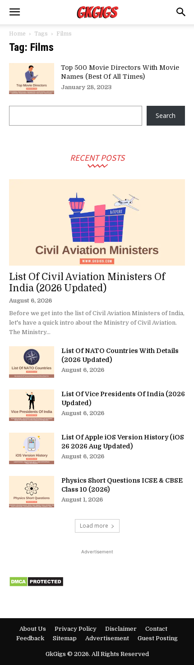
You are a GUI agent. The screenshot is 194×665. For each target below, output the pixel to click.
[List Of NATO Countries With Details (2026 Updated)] (31, 362)
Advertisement (107, 638)
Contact (156, 628)
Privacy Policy (76, 628)
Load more (94, 525)
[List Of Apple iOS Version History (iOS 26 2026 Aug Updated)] (31, 448)
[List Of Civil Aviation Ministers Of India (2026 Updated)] (97, 222)
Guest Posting (158, 638)
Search (166, 115)
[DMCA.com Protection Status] (36, 584)
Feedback (30, 638)
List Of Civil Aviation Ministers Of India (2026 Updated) (87, 282)
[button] (14, 12)
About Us (32, 628)
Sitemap (65, 638)
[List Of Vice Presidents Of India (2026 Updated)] (31, 405)
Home (17, 34)
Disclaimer (121, 628)
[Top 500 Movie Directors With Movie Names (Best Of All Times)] (31, 78)
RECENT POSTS (97, 157)
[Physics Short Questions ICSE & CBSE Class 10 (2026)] (31, 491)
